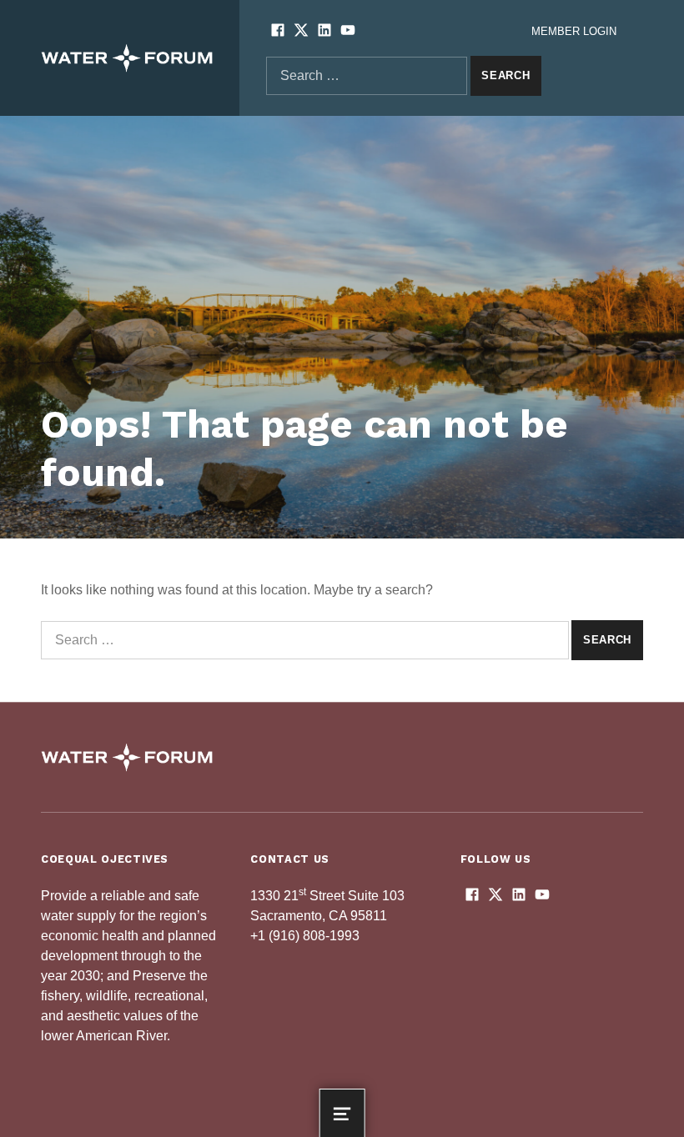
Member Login (573, 31)
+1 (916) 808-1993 (305, 936)
